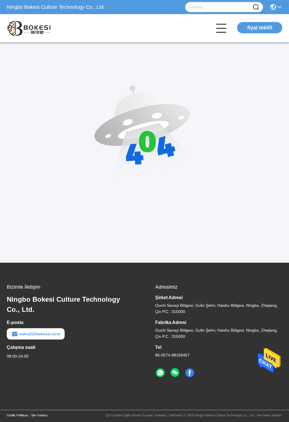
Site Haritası (39, 415)
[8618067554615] (160, 372)
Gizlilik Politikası (18, 415)
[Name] (256, 7)
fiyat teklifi (259, 28)
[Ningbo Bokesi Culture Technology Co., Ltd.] (38, 28)
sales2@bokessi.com (39, 334)
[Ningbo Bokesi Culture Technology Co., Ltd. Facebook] (190, 372)
